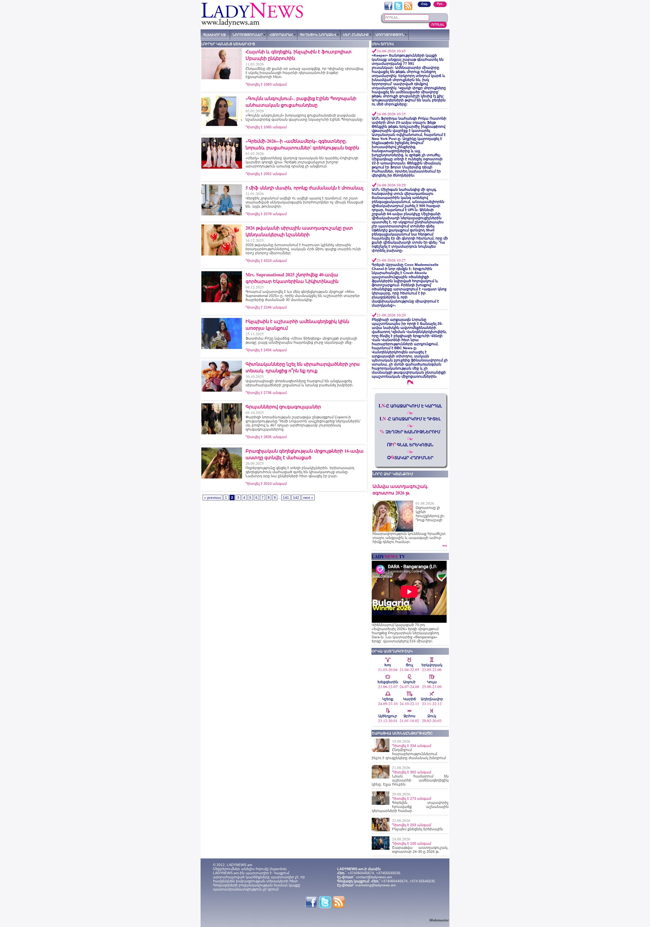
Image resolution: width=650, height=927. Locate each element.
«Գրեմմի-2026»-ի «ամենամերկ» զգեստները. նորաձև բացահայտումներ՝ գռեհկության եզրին (302, 144)
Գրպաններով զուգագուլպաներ (283, 406)
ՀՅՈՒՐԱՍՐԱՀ (281, 34)
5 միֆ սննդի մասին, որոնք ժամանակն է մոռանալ (304, 187)
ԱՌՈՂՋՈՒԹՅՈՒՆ (390, 34)
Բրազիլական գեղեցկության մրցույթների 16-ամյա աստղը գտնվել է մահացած (305, 454)
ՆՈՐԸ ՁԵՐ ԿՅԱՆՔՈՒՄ (392, 474)
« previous (212, 498)
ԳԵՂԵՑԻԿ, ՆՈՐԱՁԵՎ (318, 34)
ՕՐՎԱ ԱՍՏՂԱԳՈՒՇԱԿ (392, 651)
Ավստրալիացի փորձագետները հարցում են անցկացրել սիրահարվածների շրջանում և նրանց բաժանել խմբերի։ (299, 383)
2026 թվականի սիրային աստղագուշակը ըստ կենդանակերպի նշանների (299, 231)
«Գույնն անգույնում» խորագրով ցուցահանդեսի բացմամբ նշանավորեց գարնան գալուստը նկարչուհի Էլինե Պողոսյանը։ (304, 117)
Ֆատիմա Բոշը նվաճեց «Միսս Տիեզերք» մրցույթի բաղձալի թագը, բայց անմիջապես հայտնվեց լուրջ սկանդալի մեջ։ (301, 340)
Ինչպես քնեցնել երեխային (417, 829)
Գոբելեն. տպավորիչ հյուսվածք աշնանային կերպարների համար (410, 807)
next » (308, 498)
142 (296, 498)
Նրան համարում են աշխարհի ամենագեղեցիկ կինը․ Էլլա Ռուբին (410, 780)
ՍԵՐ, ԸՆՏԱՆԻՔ (356, 34)
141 (286, 498)
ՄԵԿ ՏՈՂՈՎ (383, 44)
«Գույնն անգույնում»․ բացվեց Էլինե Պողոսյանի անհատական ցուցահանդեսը (301, 101)
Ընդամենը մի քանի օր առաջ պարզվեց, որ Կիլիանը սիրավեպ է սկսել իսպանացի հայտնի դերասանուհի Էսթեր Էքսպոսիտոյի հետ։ (304, 73)
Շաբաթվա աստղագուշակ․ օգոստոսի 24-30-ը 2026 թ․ (420, 849)
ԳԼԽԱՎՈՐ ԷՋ (214, 34)
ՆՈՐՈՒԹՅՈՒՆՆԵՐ (248, 34)
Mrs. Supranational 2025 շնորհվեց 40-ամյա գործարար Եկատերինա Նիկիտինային (292, 277)
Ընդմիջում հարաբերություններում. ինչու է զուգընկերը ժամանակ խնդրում (409, 754)
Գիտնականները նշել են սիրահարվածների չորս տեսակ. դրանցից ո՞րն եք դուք (303, 367)
